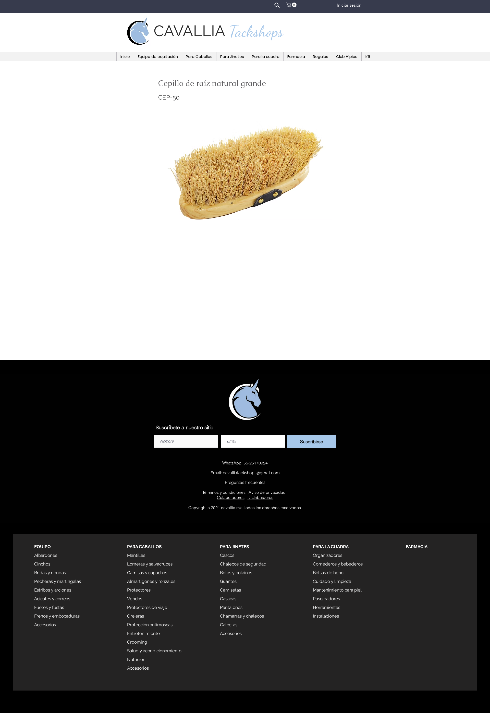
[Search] (277, 5)
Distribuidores (260, 497)
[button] (292, 5)
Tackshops (256, 31)
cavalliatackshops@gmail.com (251, 472)
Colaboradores (230, 497)
